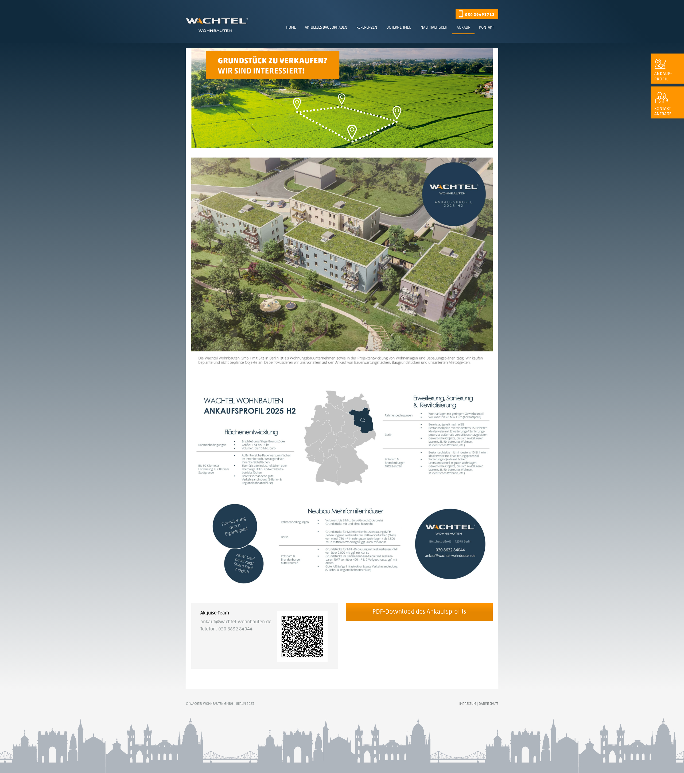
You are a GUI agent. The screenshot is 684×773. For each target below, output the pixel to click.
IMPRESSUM (467, 704)
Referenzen (366, 28)
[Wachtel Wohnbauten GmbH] (217, 27)
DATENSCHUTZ (488, 704)
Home (291, 28)
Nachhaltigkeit (434, 28)
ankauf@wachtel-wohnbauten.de (235, 622)
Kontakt (486, 28)
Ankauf (463, 28)
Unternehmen (398, 28)
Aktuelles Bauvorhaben (326, 28)
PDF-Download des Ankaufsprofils (419, 612)
